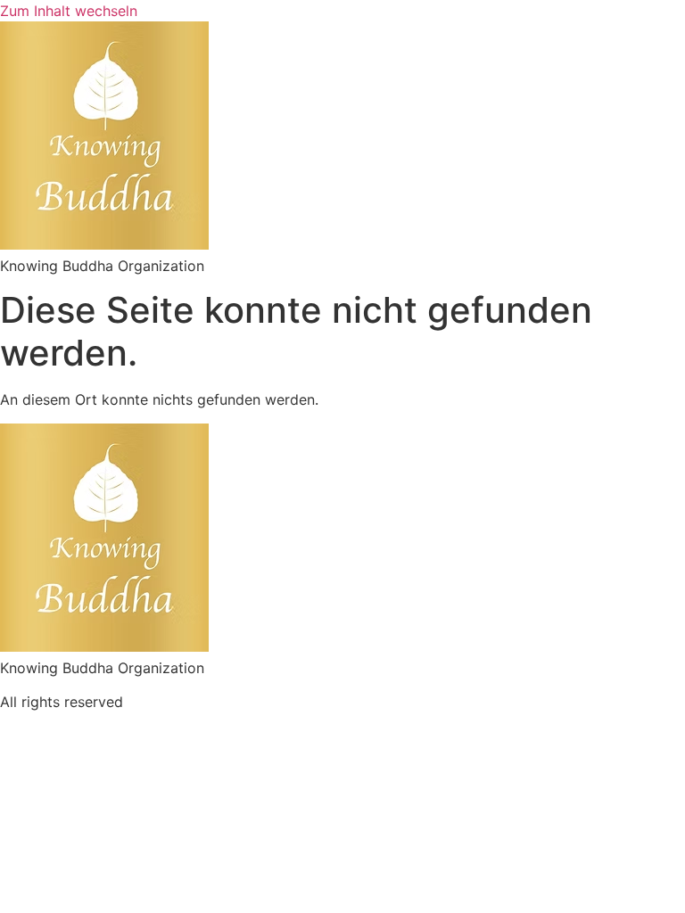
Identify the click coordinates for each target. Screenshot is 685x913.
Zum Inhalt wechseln (68, 11)
